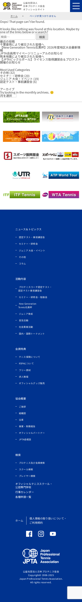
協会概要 (20, 398)
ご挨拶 (22, 406)
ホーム (14, 16)
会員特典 (20, 349)
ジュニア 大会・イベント (16, 79)
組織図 (22, 413)
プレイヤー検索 (27, 475)
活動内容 (20, 279)
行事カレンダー (24, 492)
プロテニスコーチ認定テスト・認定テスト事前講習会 (35, 288)
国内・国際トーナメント (32, 333)
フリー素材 (25, 370)
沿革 (21, 419)
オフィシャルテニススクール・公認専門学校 (34, 485)
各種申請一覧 (23, 497)
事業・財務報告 (27, 426)
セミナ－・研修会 (12, 76)
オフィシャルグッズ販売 (32, 383)
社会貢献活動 (26, 326)
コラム (22, 263)
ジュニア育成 (26, 313)
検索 (18, 455)
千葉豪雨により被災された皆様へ (22, 44)
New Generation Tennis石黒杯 (27, 305)
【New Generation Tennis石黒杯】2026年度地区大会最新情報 (40, 48)
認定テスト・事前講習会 (16, 82)
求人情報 (23, 376)
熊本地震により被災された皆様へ (22, 56)
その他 (4, 73)
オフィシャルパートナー (32, 432)
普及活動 (23, 320)
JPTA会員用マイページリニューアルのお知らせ (31, 53)
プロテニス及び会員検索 (32, 462)
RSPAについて (26, 363)
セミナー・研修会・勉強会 (33, 296)
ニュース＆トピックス (28, 229)
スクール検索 (26, 469)
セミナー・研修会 (28, 243)
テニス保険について (29, 356)
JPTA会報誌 (25, 439)
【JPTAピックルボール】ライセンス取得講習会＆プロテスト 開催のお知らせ (40, 60)
